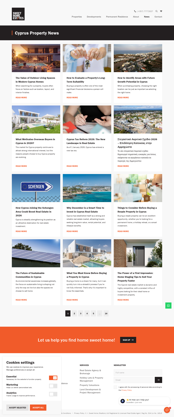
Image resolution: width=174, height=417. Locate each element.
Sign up (126, 340)
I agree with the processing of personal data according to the (140, 388)
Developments (94, 16)
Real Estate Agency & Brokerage (90, 372)
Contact (158, 16)
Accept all (38, 407)
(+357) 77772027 (145, 11)
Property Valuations (89, 385)
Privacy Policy (127, 390)
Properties (77, 16)
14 (106, 313)
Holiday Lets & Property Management (91, 379)
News (146, 16)
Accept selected (17, 407)
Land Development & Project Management (90, 391)
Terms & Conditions (63, 413)
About (136, 16)
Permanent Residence (117, 16)
